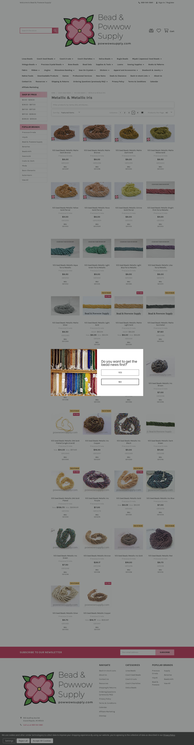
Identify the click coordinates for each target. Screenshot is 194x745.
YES (120, 372)
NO (120, 381)
